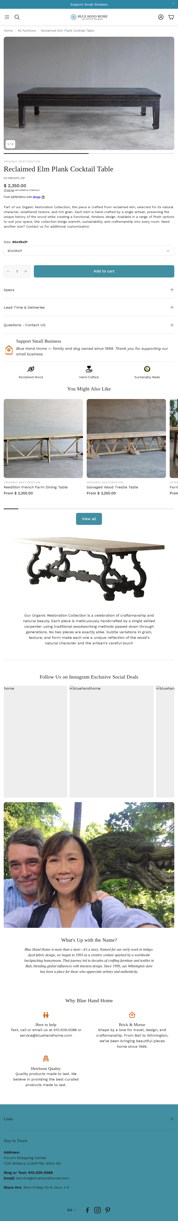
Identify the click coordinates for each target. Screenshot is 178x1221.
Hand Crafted (89, 377)
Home (8, 30)
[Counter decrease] (8, 271)
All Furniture (27, 30)
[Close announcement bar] (173, 3)
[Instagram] (97, 1210)
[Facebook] (87, 1210)
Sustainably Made (147, 377)
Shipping (9, 190)
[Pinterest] (108, 1210)
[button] (7, 17)
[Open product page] (43, 438)
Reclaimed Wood (31, 377)
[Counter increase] (26, 271)
